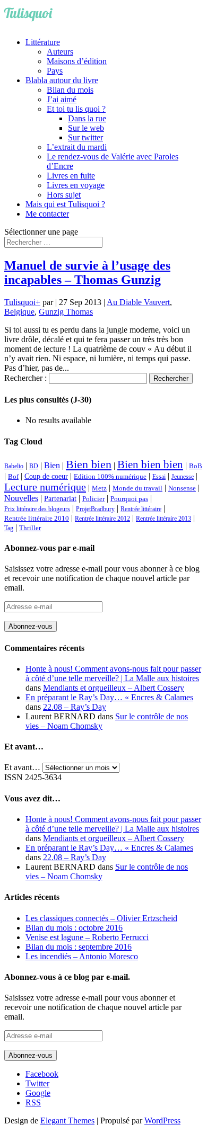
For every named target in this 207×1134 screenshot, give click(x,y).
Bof (13, 476)
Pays (55, 70)
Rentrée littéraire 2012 (102, 518)
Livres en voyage (76, 185)
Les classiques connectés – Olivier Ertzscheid (101, 918)
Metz (99, 488)
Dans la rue (87, 118)
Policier (93, 499)
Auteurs (60, 51)
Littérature (42, 42)
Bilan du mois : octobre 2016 (74, 927)
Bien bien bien (150, 464)
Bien (52, 465)
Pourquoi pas (129, 499)
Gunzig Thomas (66, 311)
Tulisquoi (20, 302)
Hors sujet (64, 194)
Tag (8, 528)
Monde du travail (137, 488)
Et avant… (22, 767)
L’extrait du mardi (77, 146)
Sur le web (86, 127)
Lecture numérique (45, 487)
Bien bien (88, 464)
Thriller (30, 528)
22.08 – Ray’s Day (74, 706)
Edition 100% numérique (110, 476)
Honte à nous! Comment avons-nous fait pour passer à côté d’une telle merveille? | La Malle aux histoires (113, 673)
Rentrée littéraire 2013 (163, 518)
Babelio (13, 466)
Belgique (19, 311)
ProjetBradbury (95, 509)
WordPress (162, 1120)
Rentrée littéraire (140, 509)
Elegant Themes (67, 1120)
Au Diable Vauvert (138, 302)
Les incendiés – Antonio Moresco (81, 956)
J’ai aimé (61, 99)
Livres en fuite (71, 175)
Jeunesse (182, 476)
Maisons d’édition (77, 61)
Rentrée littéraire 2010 (36, 518)
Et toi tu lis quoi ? (76, 108)
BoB (195, 466)
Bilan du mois (70, 89)
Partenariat (60, 498)
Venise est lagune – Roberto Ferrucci (87, 937)
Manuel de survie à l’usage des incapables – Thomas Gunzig (87, 272)
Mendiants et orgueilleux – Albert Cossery (113, 687)
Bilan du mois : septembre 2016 (78, 946)
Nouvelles (21, 498)
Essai (159, 476)
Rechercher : (25, 377)
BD (33, 466)
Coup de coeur (46, 476)
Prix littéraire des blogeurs (37, 509)
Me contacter (47, 213)
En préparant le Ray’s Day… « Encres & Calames (109, 697)
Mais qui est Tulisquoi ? (65, 204)
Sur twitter (85, 137)
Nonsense (182, 488)
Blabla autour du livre (61, 80)
